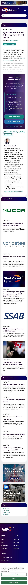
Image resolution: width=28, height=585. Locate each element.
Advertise (6, 514)
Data (2, 542)
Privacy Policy (5, 560)
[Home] (12, 10)
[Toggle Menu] (25, 10)
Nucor (14, 131)
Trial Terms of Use (6, 557)
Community (4, 545)
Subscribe (4, 548)
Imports (6, 131)
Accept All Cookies (14, 582)
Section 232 (8, 134)
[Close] (26, 564)
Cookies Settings (14, 574)
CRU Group (6, 512)
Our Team (6, 510)
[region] (14, 574)
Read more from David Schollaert (13, 191)
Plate (22, 131)
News (3, 539)
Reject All (14, 578)
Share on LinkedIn (9, 44)
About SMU (6, 508)
